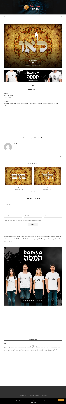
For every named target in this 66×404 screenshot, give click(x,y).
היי (47, 187)
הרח (5, 343)
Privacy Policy (22, 395)
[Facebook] (33, 389)
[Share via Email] (41, 138)
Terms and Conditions (34, 395)
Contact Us (44, 395)
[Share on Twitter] (38, 138)
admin (28, 65)
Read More (33, 402)
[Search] (61, 17)
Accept (61, 400)
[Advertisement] (33, 122)
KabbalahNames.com (46, 398)
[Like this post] (34, 138)
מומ (18, 187)
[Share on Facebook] (36, 138)
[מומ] (18, 176)
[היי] (47, 176)
